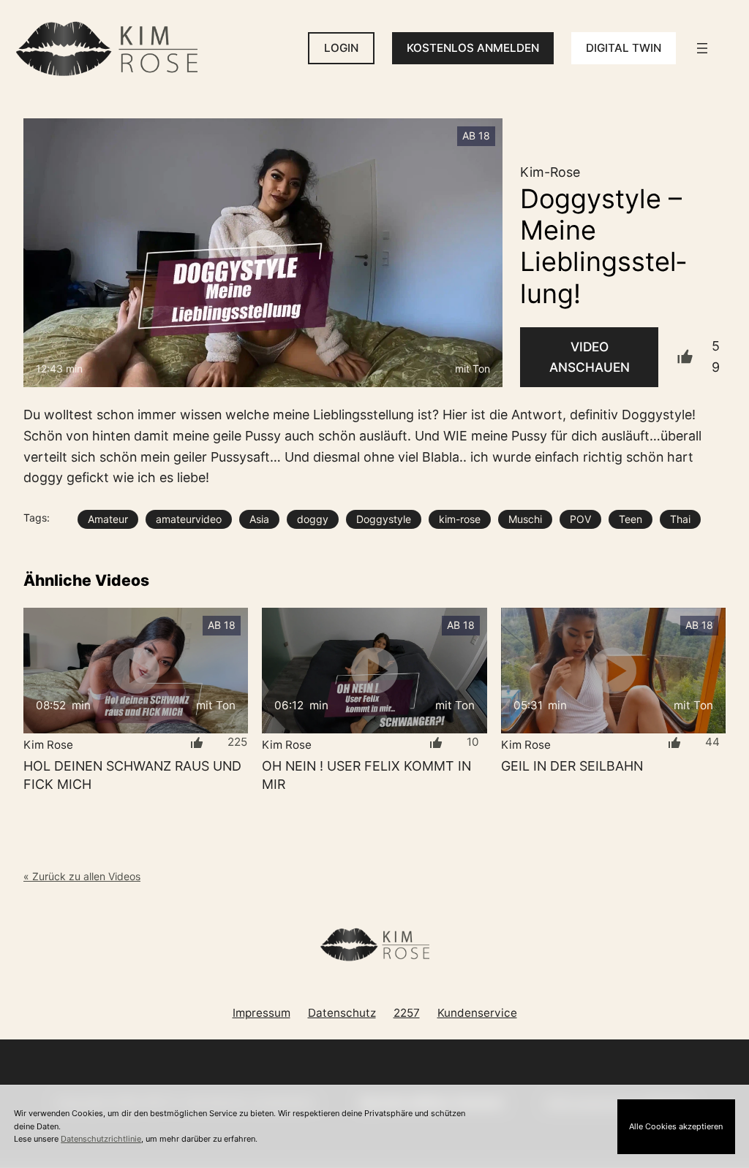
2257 (407, 1013)
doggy (312, 519)
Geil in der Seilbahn (572, 766)
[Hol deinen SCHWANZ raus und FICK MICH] (135, 671)
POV (580, 519)
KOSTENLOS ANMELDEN (473, 48)
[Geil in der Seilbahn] (613, 671)
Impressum (261, 1013)
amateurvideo (189, 519)
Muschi (525, 519)
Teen (630, 519)
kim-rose (460, 519)
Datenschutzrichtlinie (101, 1139)
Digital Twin (623, 48)
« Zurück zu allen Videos (81, 876)
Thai (680, 519)
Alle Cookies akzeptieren (676, 1126)
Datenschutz (342, 1013)
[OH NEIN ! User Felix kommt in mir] (374, 671)
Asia (259, 519)
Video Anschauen (589, 357)
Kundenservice (477, 1013)
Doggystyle (383, 519)
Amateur (108, 519)
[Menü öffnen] (702, 48)
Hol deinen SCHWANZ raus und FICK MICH (132, 775)
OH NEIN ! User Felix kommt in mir (366, 775)
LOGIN (341, 48)
